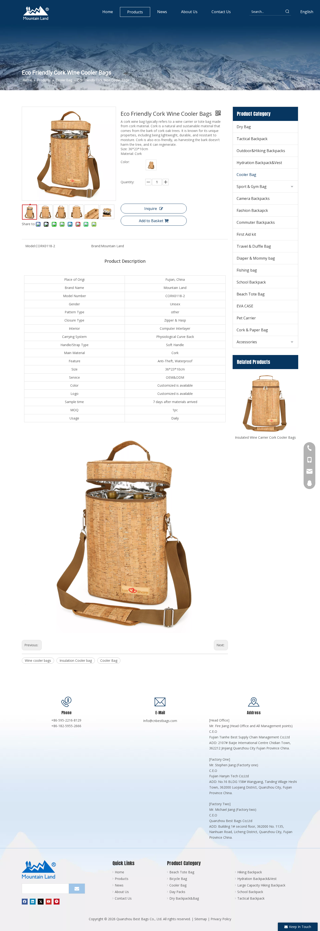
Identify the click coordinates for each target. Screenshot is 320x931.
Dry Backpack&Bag (184, 898)
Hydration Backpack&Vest (259, 162)
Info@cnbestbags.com (160, 720)
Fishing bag (247, 270)
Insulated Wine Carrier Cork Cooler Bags (265, 437)
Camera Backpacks (253, 198)
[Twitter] (41, 901)
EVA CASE (245, 306)
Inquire (150, 208)
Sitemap (200, 919)
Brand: (96, 246)
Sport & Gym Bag (252, 186)
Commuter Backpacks (256, 222)
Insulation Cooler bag (76, 660)
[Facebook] (25, 901)
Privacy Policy (221, 919)
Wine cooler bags (38, 660)
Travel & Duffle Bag (254, 246)
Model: (30, 246)
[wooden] (151, 165)
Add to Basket (151, 220)
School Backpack (251, 282)
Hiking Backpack (249, 872)
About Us (122, 892)
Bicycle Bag (178, 878)
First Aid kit (246, 234)
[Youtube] (49, 901)
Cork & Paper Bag (252, 330)
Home (119, 872)
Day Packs (177, 892)
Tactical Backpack (252, 138)
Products (121, 878)
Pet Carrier (246, 318)
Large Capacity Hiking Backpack (261, 885)
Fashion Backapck (252, 210)
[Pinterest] (57, 901)
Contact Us (123, 898)
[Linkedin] (33, 901)
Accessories (247, 341)
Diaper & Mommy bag (256, 258)
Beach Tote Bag (251, 294)
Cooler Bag (108, 660)
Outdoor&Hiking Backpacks (261, 150)
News (119, 885)
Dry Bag (244, 126)
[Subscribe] (77, 888)
